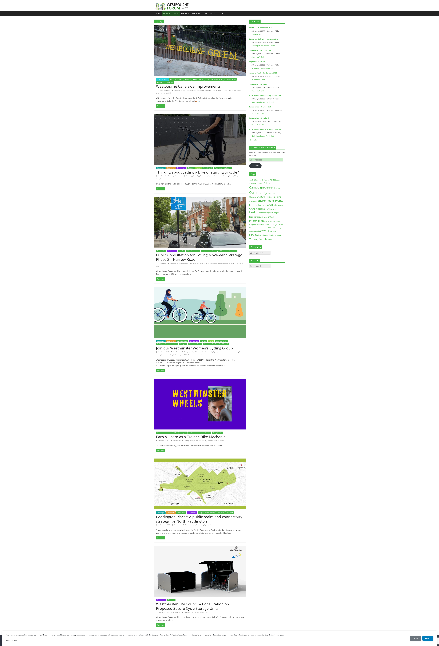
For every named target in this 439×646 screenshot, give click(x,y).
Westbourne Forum (195, 344)
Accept (428, 638)
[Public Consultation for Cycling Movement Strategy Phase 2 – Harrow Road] (200, 198)
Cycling (207, 90)
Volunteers (253, 231)
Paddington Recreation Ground (263, 46)
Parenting (272, 225)
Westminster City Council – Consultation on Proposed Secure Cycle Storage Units (192, 606)
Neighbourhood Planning (210, 251)
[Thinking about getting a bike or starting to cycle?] (200, 115)
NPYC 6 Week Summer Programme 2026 (265, 95)
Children (268, 187)
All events (253, 140)
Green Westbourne (224, 263)
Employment (194, 441)
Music (279, 221)
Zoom (270, 240)
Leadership (254, 217)
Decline (415, 638)
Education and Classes (164, 433)
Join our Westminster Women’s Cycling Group (194, 348)
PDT (174, 355)
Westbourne (178, 90)
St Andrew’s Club (258, 57)
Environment (214, 90)
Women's (225, 344)
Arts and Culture (162, 79)
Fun (240, 352)
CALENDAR (185, 14)
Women (240, 176)
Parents (279, 224)
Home (158, 14)
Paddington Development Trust (167, 344)
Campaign (189, 176)
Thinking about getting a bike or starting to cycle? (197, 172)
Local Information (230, 79)
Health (198, 168)
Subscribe (255, 166)
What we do (210, 14)
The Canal (220, 513)
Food (269, 205)
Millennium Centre (259, 79)
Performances (257, 228)
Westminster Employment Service (199, 433)
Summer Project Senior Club (260, 84)
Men (235, 176)
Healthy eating (263, 213)
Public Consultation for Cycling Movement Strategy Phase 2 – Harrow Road (199, 257)
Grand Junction (198, 79)
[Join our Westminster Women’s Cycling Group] (200, 288)
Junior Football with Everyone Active (263, 39)
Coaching (196, 176)
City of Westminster (198, 352)
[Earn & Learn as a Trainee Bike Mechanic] (200, 380)
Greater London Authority (213, 79)
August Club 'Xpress (257, 61)
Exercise (190, 168)
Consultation (161, 251)
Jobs (175, 433)
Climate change (190, 525)
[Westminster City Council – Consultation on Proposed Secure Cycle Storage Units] (200, 547)
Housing (272, 212)
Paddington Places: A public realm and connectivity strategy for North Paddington (199, 519)
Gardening (280, 205)
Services (263, 228)
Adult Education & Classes (259, 180)
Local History (263, 217)
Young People (160, 179)
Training (204, 441)
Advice (273, 179)
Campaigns (160, 168)
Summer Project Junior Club (260, 50)
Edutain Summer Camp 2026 (260, 28)
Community (200, 90)
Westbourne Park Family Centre (264, 68)
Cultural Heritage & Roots (269, 196)
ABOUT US (196, 14)
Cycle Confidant (182, 341)
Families (188, 79)
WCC (169, 93)
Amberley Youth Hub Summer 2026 (263, 73)
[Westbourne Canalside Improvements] (200, 26)
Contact (224, 14)
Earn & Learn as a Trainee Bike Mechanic (190, 436)
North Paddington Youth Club (263, 102)
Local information (161, 93)
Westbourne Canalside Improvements (188, 86)
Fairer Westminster (176, 79)
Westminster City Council (165, 82)
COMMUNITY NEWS (170, 14)
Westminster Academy (267, 235)
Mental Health (207, 168)
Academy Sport (257, 34)
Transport (239, 263)
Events (230, 352)
